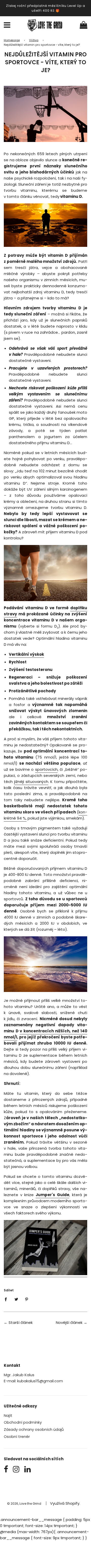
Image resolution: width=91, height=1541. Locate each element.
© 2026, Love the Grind (24, 1503)
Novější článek (69, 1322)
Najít (8, 1415)
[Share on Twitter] (16, 1299)
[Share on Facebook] (7, 1299)
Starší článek (21, 1322)
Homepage (12, 40)
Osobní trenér (17, 1436)
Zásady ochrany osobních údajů (34, 1429)
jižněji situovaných (31, 781)
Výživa (33, 40)
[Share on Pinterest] (27, 1299)
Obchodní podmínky (23, 1422)
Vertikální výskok (26, 654)
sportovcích (46, 769)
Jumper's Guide (52, 1194)
